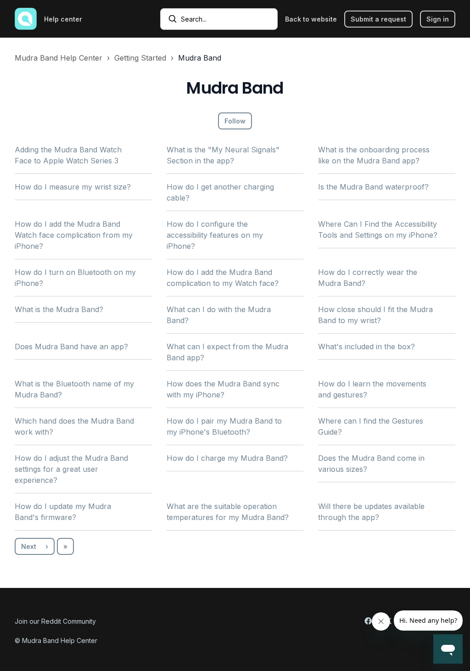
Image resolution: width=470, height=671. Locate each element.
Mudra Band (199, 57)
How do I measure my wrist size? (73, 186)
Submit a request (378, 19)
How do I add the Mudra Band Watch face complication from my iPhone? (74, 235)
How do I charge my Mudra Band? (227, 458)
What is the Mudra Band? (59, 309)
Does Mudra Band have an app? (71, 346)
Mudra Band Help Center (58, 57)
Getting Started (140, 57)
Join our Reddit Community (55, 621)
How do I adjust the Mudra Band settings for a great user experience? (71, 469)
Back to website (311, 19)
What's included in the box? (366, 346)
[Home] (26, 19)
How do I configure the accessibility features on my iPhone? (215, 235)
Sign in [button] (437, 19)
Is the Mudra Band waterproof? (373, 186)
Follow (235, 121)
